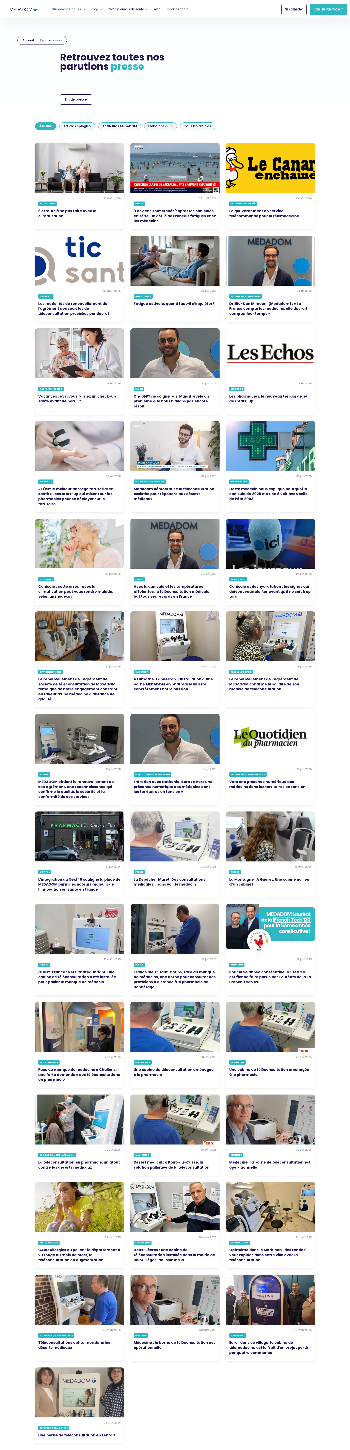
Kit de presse (76, 99)
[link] (23, 9)
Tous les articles (197, 126)
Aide (157, 9)
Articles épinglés (77, 126)
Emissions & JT (160, 126)
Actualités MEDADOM (119, 126)
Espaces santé (177, 9)
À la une (45, 126)
